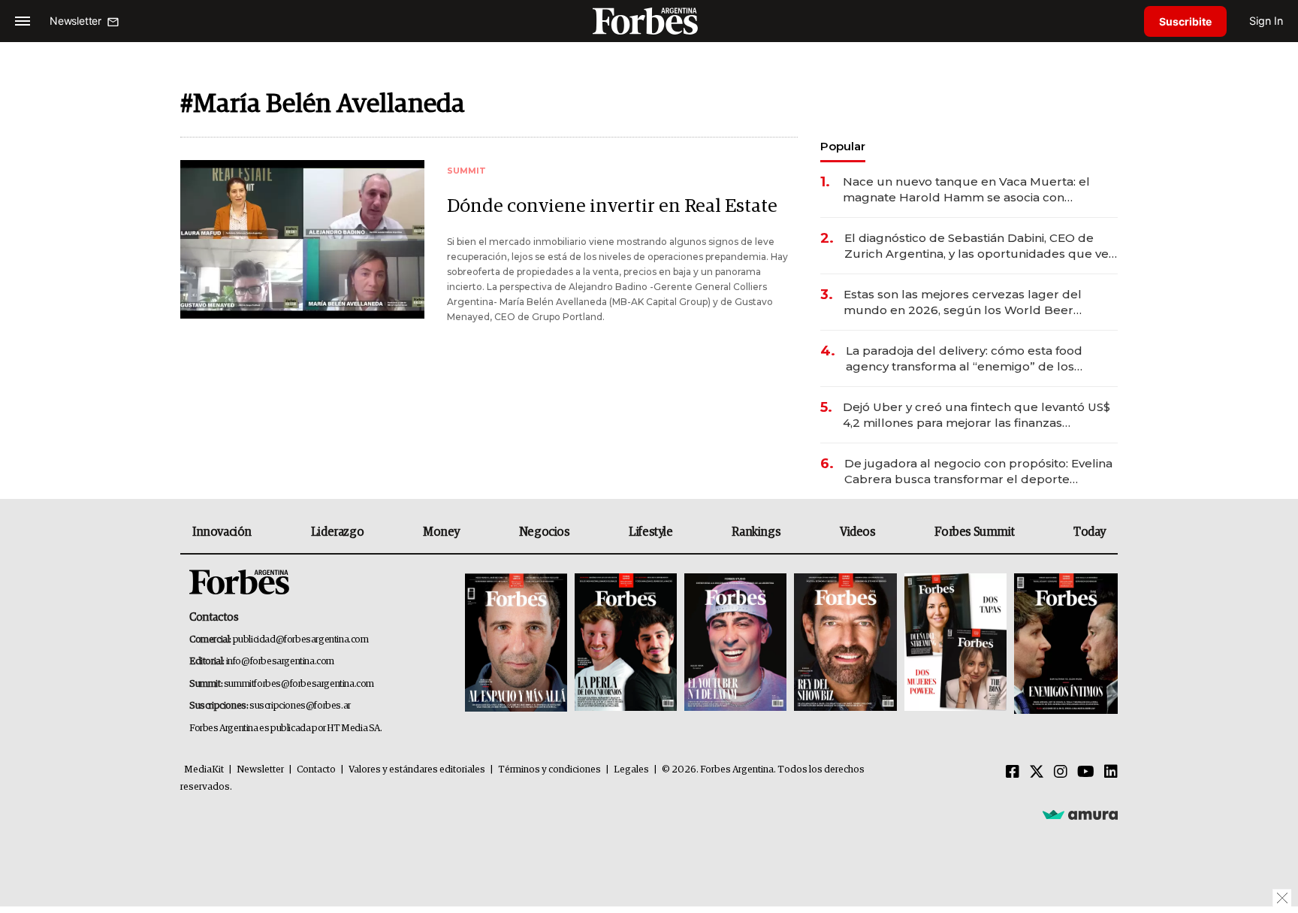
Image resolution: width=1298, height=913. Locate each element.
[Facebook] (1012, 772)
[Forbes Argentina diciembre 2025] (845, 644)
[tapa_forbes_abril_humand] (626, 644)
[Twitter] (1036, 772)
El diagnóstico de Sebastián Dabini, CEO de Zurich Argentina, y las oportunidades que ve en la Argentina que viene (976, 246)
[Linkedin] (1111, 772)
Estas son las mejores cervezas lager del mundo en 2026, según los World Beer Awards (963, 302)
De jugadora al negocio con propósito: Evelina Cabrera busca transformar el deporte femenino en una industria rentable (978, 471)
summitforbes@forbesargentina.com (299, 684)
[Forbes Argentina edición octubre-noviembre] (955, 644)
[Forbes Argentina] (649, 21)
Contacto (316, 770)
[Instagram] (1060, 772)
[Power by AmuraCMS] (1080, 814)
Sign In (1266, 20)
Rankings (756, 532)
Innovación (222, 532)
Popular (842, 146)
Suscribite (1185, 21)
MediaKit (204, 770)
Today (1089, 532)
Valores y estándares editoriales (417, 770)
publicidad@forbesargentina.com (301, 640)
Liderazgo (337, 532)
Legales (631, 770)
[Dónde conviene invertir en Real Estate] (302, 239)
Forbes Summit (974, 532)
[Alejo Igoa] (735, 644)
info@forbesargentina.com (280, 662)
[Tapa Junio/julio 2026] (516, 644)
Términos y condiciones (549, 770)
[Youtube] (1085, 772)
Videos (858, 532)
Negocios (544, 532)
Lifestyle (650, 532)
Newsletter (260, 770)
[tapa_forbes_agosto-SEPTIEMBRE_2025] (1064, 644)
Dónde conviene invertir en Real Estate (612, 206)
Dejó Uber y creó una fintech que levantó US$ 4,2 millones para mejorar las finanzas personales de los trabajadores (976, 415)
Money (441, 532)
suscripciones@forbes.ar (300, 706)
